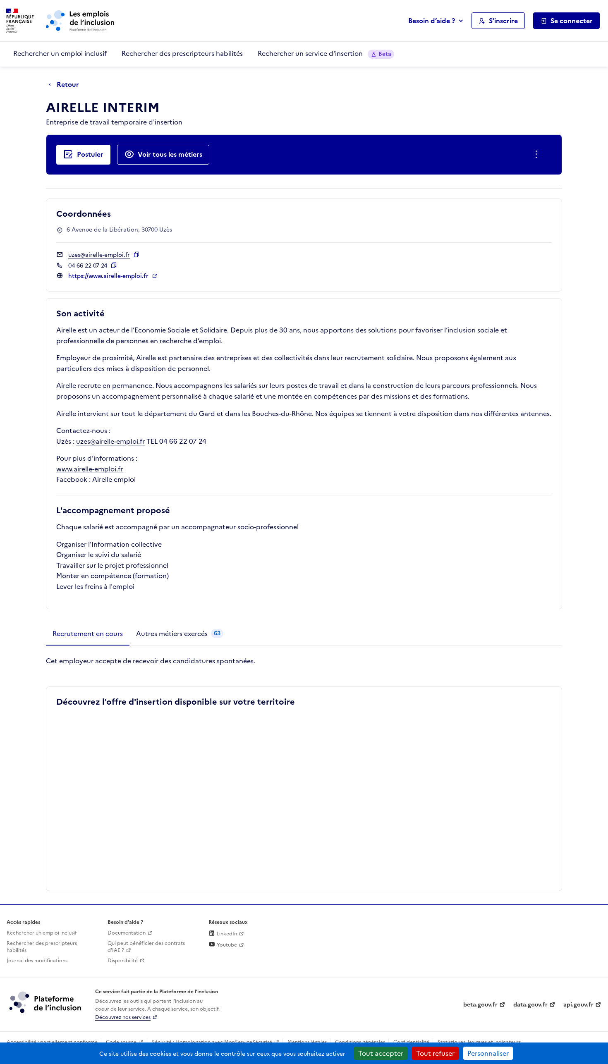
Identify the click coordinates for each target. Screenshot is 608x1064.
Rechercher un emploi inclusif (60, 53)
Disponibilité (123, 960)
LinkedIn (226, 933)
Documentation (127, 933)
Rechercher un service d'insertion (324, 53)
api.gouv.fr (578, 1004)
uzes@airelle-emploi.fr (110, 441)
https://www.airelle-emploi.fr (109, 276)
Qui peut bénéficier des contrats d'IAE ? (146, 947)
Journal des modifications (37, 960)
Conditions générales (360, 1042)
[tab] (87, 634)
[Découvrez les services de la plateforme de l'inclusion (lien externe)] (46, 1002)
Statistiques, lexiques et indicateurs (479, 1042)
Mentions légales (307, 1042)
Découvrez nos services (123, 1017)
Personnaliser (488, 1053)
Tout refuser (435, 1053)
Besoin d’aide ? (431, 21)
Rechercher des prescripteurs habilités (182, 53)
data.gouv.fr (530, 1004)
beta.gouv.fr (480, 1004)
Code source (121, 1042)
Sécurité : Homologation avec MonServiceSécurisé (212, 1042)
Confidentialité (411, 1042)
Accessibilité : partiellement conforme (52, 1042)
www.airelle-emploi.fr (89, 469)
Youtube (226, 945)
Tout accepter (380, 1053)
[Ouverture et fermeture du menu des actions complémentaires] (538, 155)
